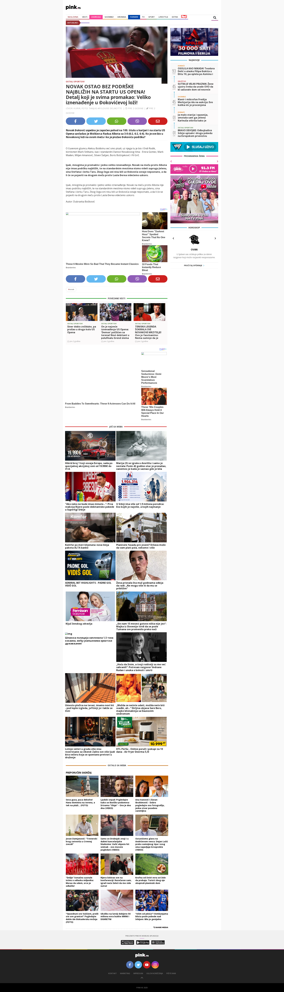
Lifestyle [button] (163, 17)
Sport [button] (151, 17)
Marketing (125, 973)
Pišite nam (171, 973)
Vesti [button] (84, 17)
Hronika (121, 17)
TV (143, 17)
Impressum (138, 973)
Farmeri (134, 17)
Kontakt (112, 973)
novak (71, 289)
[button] (69, 317)
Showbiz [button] (109, 17)
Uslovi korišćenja (154, 973)
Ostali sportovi (75, 81)
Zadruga (96, 17)
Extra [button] (175, 17)
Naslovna (73, 17)
